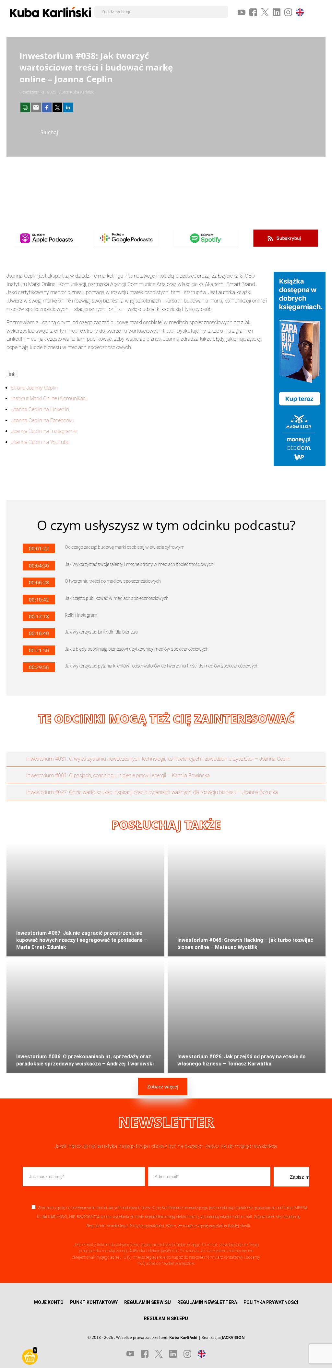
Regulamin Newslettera (106, 1226)
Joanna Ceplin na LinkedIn (40, 409)
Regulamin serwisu (147, 1302)
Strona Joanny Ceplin (34, 388)
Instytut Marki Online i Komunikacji (49, 398)
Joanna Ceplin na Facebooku (42, 420)
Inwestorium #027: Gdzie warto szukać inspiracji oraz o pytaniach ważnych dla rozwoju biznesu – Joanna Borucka (152, 792)
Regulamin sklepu (166, 1318)
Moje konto (49, 1302)
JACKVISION (233, 1337)
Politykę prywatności (146, 1226)
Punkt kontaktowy (94, 1302)
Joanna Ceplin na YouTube (40, 442)
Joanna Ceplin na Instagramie (44, 431)
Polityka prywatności (270, 1302)
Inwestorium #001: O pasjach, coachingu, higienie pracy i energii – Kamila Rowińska (118, 775)
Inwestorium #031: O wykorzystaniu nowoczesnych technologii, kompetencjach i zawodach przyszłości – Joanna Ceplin (158, 759)
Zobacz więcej (162, 1086)
